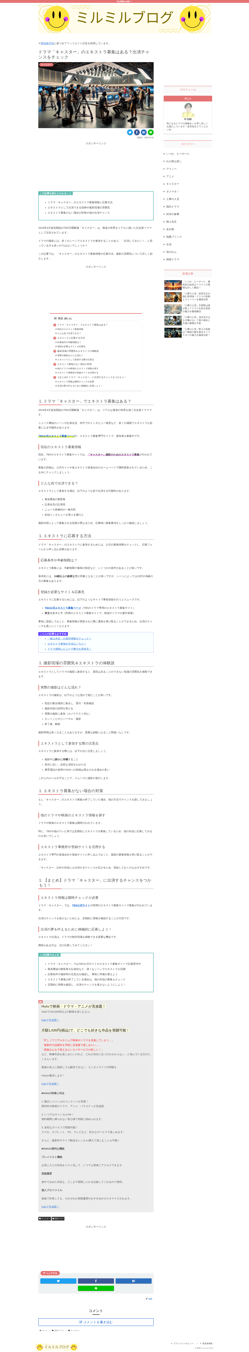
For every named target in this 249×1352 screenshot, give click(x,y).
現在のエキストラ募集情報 (70, 329)
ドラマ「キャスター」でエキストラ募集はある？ (82, 324)
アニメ (170, 176)
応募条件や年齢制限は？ (69, 342)
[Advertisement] (96, 166)
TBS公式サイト (81, 905)
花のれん (171, 251)
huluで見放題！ (50, 1020)
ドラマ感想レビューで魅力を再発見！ (69, 649)
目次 (60, 318)
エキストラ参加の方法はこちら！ (66, 643)
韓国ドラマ (172, 259)
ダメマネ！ (172, 191)
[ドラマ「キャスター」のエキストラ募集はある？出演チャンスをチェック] (144, 132)
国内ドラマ (59, 1219)
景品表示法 (47, 43)
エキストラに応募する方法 (71, 338)
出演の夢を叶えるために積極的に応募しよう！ (80, 386)
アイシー (171, 168)
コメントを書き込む (98, 1322)
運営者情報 (207, 1343)
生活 (168, 244)
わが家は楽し (174, 161)
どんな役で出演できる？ (69, 333)
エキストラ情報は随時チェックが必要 (75, 381)
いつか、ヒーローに (178, 153)
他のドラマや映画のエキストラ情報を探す (77, 368)
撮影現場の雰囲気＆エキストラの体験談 (78, 351)
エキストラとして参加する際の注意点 (75, 359)
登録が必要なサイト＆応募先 (71, 346)
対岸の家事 (172, 214)
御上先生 (171, 221)
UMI (189, 119)
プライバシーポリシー (183, 1343)
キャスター (46, 1219)
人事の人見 (172, 199)
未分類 (170, 229)
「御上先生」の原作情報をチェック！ (69, 638)
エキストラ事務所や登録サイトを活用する (77, 373)
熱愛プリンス (174, 236)
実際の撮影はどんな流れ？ (70, 355)
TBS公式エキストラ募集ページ (56, 436)
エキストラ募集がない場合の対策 (74, 364)
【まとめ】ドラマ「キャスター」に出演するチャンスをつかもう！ (91, 377)
